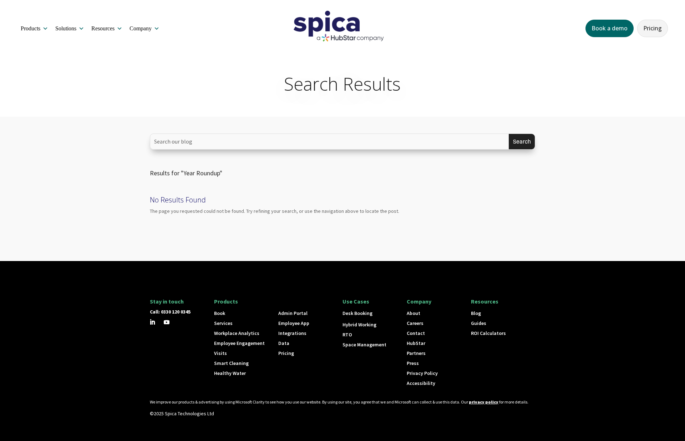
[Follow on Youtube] (166, 322)
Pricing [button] (652, 28)
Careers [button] (415, 323)
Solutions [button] (65, 28)
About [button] (413, 313)
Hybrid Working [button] (359, 324)
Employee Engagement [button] (239, 343)
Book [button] (219, 313)
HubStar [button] (416, 343)
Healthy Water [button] (230, 373)
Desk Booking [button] (357, 313)
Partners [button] (416, 353)
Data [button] (283, 343)
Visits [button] (220, 353)
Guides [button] (478, 323)
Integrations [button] (292, 333)
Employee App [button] (293, 323)
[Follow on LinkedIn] (152, 322)
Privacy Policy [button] (422, 373)
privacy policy (483, 402)
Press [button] (413, 363)
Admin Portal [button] (293, 313)
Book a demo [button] (610, 28)
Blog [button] (476, 313)
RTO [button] (347, 334)
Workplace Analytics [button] (236, 333)
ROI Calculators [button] (488, 333)
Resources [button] (103, 28)
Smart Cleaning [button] (231, 363)
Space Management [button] (364, 344)
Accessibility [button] (421, 383)
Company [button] (141, 28)
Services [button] (223, 323)
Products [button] (30, 28)
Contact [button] (416, 333)
